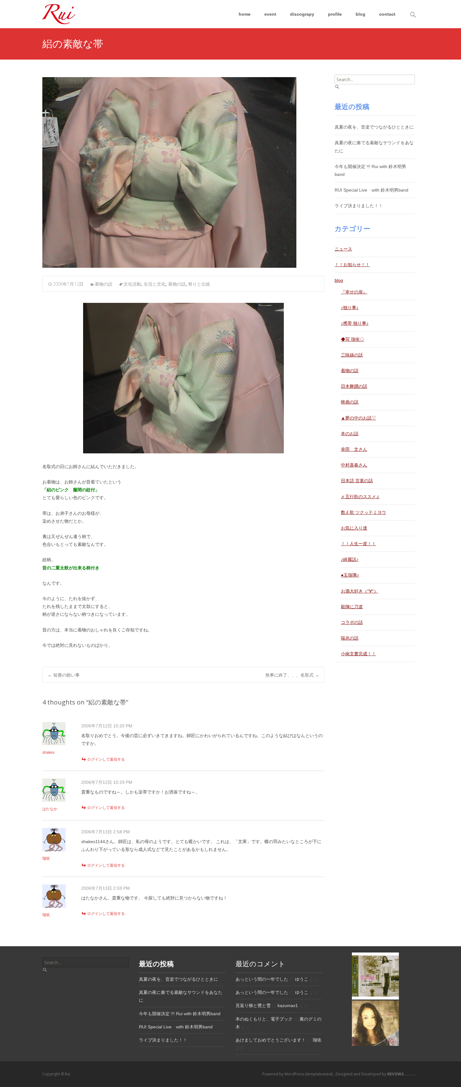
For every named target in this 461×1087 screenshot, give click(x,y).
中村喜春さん (354, 464)
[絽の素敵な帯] (169, 172)
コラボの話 (352, 622)
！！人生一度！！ (358, 543)
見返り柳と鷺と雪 (253, 1005)
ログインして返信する (106, 759)
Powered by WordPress (283, 1074)
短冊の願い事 (64, 675)
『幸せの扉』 (354, 291)
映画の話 (349, 401)
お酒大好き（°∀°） (359, 591)
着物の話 (103, 284)
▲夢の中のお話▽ (358, 417)
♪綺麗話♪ (349, 559)
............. (401, 1074)
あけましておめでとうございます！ (271, 1039)
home (245, 14)
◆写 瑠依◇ (352, 339)
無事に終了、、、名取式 (292, 675)
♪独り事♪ (349, 307)
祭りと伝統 (199, 284)
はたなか (49, 809)
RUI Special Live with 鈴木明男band (371, 190)
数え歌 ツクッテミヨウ (363, 512)
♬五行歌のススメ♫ (360, 496)
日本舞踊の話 (354, 386)
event (270, 14)
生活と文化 (155, 284)
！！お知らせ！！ (352, 264)
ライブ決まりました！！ (359, 205)
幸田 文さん (354, 449)
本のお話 (349, 433)
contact (387, 14)
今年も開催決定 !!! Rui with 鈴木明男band (179, 1013)
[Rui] (53, 12)
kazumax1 (288, 1005)
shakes (48, 752)
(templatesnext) (319, 1074)
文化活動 (132, 284)
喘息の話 (349, 638)
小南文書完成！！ (358, 653)
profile (335, 14)
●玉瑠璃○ (350, 575)
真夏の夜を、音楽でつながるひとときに (374, 126)
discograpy (302, 14)
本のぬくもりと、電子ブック (264, 1018)
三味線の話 (352, 354)
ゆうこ (301, 979)
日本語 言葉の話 (357, 480)
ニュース (343, 248)
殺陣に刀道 (352, 606)
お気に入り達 (354, 527)
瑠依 (46, 858)
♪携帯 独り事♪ (354, 323)
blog (360, 14)
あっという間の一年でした (262, 979)
